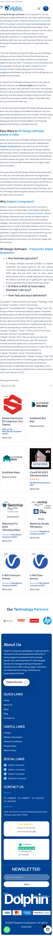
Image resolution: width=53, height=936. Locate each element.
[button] (46, 8)
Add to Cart (7, 438)
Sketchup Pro (34, 20)
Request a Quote (37, 426)
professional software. (34, 213)
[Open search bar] (39, 8)
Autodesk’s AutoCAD (16, 24)
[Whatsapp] (7, 929)
